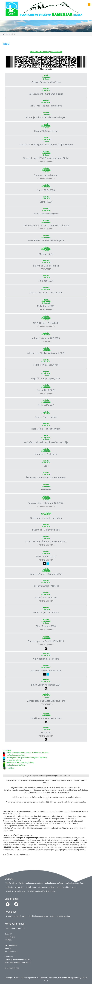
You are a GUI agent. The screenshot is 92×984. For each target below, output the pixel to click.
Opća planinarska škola (74, 883)
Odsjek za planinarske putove (31, 883)
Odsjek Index (31, 887)
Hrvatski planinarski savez (16, 916)
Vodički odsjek (11, 883)
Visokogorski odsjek (46, 887)
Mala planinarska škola (54, 883)
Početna (5, 34)
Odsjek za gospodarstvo (15, 891)
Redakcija (9, 887)
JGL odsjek (19, 887)
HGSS (52, 916)
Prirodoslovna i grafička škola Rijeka (41, 891)
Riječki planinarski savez (38, 916)
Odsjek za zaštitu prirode (66, 887)
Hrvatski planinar (63, 916)
